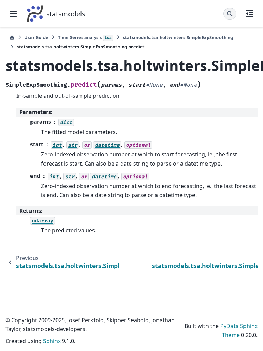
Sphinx (52, 341)
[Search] (229, 14)
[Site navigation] (13, 14)
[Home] (12, 37)
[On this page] (250, 14)
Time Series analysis (85, 37)
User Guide (36, 37)
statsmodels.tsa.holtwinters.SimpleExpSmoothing (178, 37)
